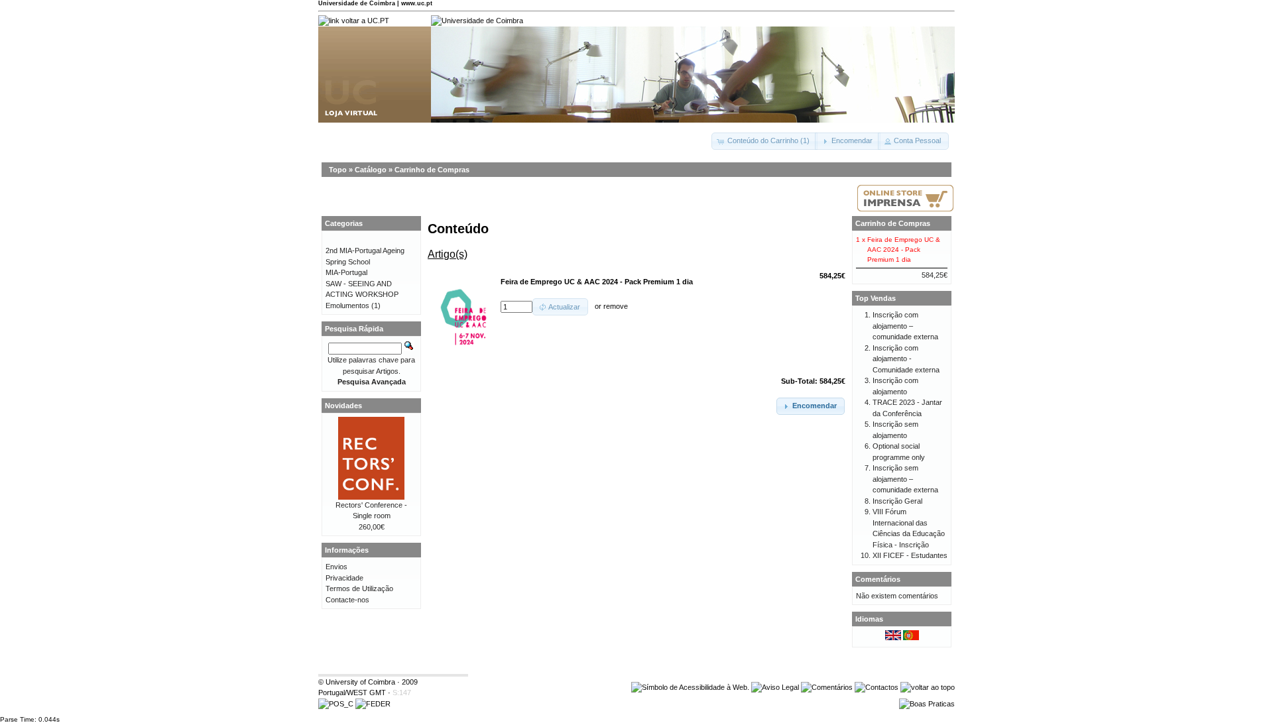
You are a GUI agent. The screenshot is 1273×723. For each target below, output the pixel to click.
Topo (338, 170)
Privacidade (344, 578)
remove (615, 307)
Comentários (877, 579)
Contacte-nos (347, 600)
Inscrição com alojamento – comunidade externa (905, 326)
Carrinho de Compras (431, 170)
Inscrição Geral (897, 501)
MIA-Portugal (346, 272)
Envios (336, 567)
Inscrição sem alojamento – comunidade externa (905, 479)
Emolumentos (347, 305)
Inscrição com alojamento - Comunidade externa (906, 359)
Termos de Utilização (359, 588)
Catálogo (371, 170)
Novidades (343, 406)
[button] (764, 141)
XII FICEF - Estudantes (910, 555)
